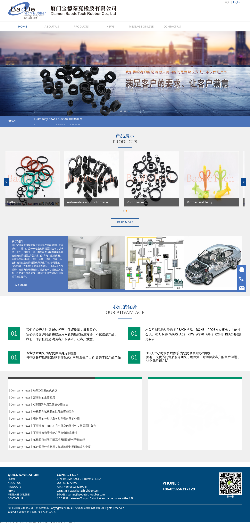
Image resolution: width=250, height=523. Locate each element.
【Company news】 (45, 121)
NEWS (110, 26)
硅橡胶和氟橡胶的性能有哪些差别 (78, 121)
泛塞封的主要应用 (44, 397)
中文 (227, 2)
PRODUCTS (81, 26)
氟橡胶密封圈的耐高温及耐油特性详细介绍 (59, 439)
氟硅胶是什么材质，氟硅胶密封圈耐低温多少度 (62, 446)
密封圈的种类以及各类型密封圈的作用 (56, 418)
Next (234, 74)
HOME (22, 26)
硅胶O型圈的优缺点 (45, 390)
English (237, 2)
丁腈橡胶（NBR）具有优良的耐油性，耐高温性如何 (64, 425)
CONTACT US (172, 26)
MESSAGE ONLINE (141, 26)
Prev (16, 74)
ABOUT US (52, 26)
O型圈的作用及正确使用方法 (50, 404)
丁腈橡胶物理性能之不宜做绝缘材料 (55, 432)
